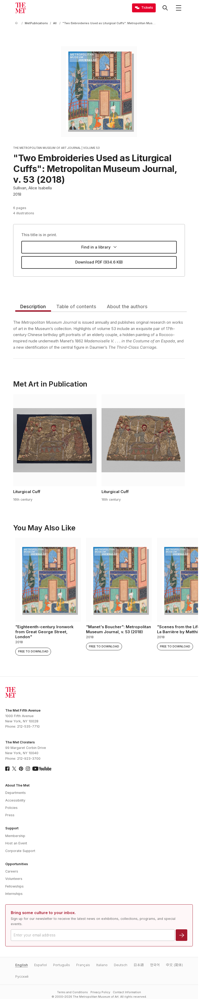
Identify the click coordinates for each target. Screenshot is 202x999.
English (21, 965)
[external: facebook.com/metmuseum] (7, 769)
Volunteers (13, 879)
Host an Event (16, 843)
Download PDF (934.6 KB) (99, 262)
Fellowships (14, 886)
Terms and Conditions (72, 992)
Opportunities (16, 864)
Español (40, 965)
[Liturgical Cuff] (54, 440)
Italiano (102, 965)
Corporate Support (20, 851)
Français (83, 965)
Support (11, 828)
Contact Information (127, 992)
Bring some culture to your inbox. (43, 912)
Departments (15, 793)
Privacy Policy (100, 992)
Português (61, 965)
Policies (11, 808)
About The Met (17, 785)
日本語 (139, 965)
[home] (17, 23)
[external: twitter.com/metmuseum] (14, 769)
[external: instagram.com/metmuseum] (28, 769)
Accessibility (15, 800)
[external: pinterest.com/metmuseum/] (21, 769)
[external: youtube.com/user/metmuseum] (41, 769)
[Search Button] (165, 8)
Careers (11, 871)
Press (9, 815)
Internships (14, 894)
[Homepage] (20, 8)
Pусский (21, 976)
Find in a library (95, 247)
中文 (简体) (174, 965)
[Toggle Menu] (178, 8)
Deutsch (120, 965)
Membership (15, 836)
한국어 (155, 965)
